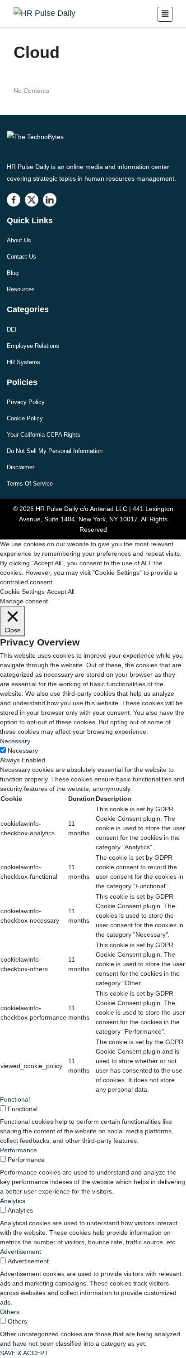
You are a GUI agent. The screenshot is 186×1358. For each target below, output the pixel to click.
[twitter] (31, 200)
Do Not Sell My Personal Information (54, 451)
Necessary (23, 750)
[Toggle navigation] (165, 14)
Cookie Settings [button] (22, 591)
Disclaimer (20, 467)
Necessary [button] (15, 741)
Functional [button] (15, 1099)
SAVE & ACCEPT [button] (24, 1353)
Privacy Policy (26, 402)
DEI (12, 329)
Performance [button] (18, 1150)
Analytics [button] (12, 1200)
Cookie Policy (25, 418)
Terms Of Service (30, 483)
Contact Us (21, 256)
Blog (13, 273)
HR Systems (23, 362)
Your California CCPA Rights (43, 434)
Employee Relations (33, 345)
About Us (19, 240)
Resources (21, 289)
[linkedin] (49, 200)
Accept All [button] (60, 591)
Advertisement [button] (20, 1251)
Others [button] (9, 1311)
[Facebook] (13, 200)
